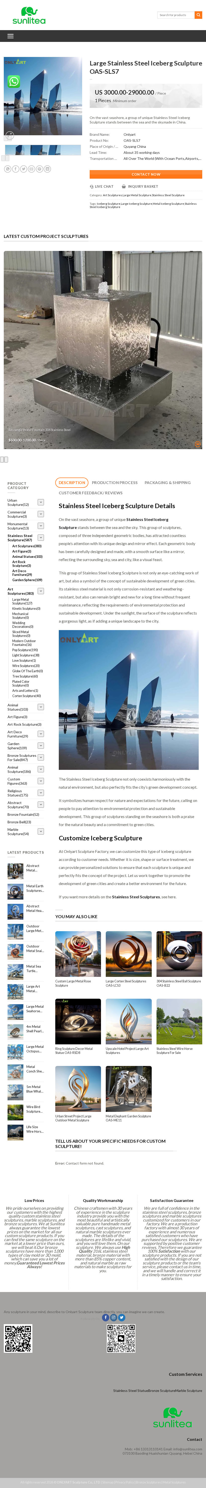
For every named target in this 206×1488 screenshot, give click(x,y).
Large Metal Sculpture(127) (22, 601)
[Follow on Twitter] (121, 1317)
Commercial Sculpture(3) (17, 514)
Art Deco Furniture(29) (22, 573)
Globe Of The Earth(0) (27, 671)
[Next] (7, 158)
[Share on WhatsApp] (7, 169)
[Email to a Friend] (31, 169)
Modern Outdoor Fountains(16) (24, 643)
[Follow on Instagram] (113, 1317)
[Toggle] (41, 502)
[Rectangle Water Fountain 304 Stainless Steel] (103, 350)
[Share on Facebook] (15, 169)
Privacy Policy (124, 1482)
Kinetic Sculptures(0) (26, 609)
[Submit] (198, 15)
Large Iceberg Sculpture (136, 203)
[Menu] (10, 36)
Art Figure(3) (21, 551)
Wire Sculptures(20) (26, 666)
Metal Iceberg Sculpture (168, 203)
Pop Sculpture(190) (25, 650)
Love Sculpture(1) (24, 660)
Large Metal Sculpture (137, 195)
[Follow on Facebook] (105, 1317)
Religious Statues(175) (18, 793)
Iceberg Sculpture (108, 203)
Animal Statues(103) (27, 557)
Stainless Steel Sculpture (168, 195)
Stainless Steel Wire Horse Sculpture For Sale (175, 1051)
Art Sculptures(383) (26, 546)
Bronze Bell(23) (19, 822)
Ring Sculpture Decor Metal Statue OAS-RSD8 (74, 1051)
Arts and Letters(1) (25, 691)
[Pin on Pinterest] (39, 169)
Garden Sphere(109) (27, 580)
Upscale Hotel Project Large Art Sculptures (127, 1051)
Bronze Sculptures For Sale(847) (22, 757)
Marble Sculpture (188, 1390)
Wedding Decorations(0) (22, 625)
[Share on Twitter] (23, 169)
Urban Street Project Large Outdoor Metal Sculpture (73, 1118)
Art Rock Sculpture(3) (21, 564)
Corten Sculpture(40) (26, 696)
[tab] (71, 483)
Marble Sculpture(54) (18, 831)
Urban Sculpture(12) (18, 502)
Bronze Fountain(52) (23, 814)
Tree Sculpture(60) (25, 676)
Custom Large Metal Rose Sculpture (73, 983)
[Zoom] (10, 135)
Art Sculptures (112, 195)
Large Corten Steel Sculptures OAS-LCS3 (126, 983)
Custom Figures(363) (17, 781)
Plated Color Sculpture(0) (20, 683)
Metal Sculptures (174, 1482)
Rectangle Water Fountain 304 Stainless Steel (40, 430)
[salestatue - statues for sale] (29, 15)
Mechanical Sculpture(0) (20, 616)
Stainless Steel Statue (130, 1390)
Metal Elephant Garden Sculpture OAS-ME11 (128, 1118)
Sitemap (107, 1482)
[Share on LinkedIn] (47, 169)
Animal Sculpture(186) (19, 769)
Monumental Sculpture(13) (18, 526)
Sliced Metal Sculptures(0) (21, 634)
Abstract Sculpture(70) (18, 804)
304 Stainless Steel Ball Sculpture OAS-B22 (179, 983)
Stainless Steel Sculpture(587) (20, 537)
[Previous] (3, 158)
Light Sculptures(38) (25, 655)
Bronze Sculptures (148, 1482)
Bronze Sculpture (161, 1390)
